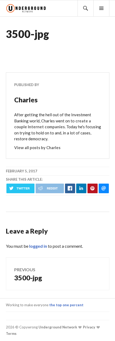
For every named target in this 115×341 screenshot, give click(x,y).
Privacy (88, 327)
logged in (38, 246)
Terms (11, 333)
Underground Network (57, 327)
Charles (26, 100)
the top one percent (66, 305)
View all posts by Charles (37, 147)
